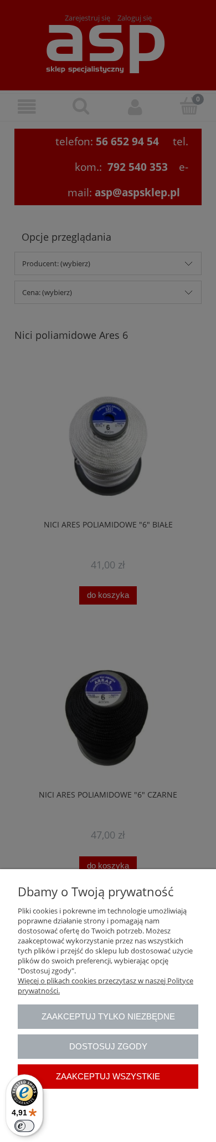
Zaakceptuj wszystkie (108, 1076)
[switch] (24, 1126)
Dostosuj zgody (108, 1046)
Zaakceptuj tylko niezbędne (108, 1016)
